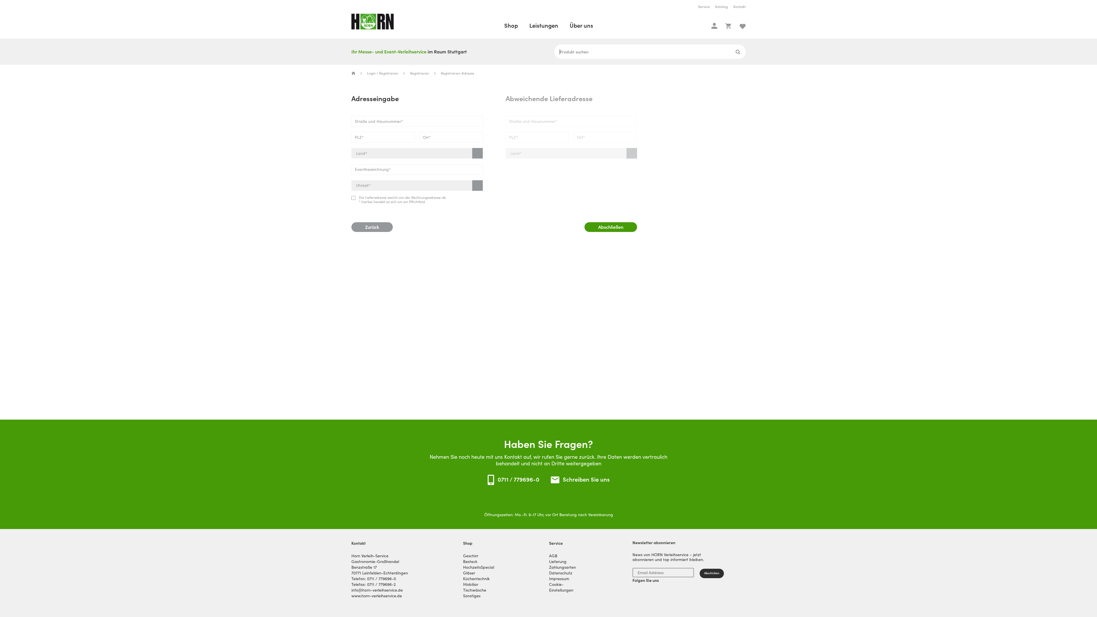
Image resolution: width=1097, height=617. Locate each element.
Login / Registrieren (382, 73)
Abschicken (711, 573)
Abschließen (610, 227)
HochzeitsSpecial (478, 567)
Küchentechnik (476, 578)
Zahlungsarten (562, 567)
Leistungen (543, 25)
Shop (511, 25)
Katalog (721, 6)
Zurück (372, 227)
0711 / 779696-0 (518, 479)
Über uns (581, 25)
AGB (553, 555)
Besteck (470, 561)
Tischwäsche (474, 590)
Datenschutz (560, 573)
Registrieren (419, 73)
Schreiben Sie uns (586, 479)
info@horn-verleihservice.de (377, 590)
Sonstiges (472, 595)
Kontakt (739, 6)
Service (704, 6)
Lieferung (557, 561)
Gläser (469, 573)
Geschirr (470, 555)
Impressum (559, 578)
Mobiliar (470, 584)
